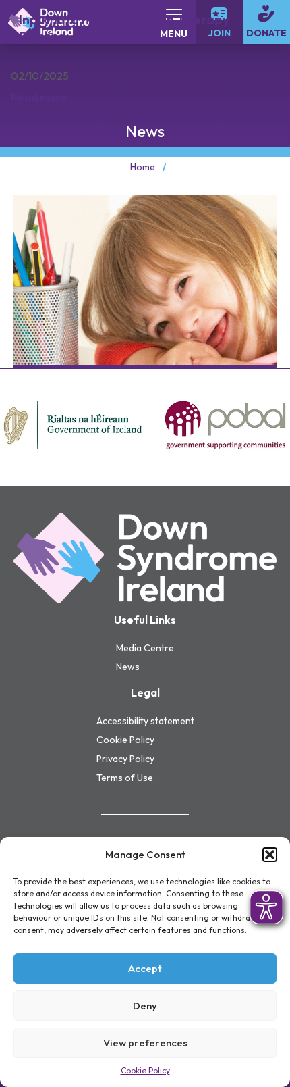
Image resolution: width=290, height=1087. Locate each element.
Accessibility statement (145, 721)
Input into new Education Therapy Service (124, 28)
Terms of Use (124, 778)
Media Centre (145, 648)
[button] (270, 854)
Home (142, 167)
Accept (145, 968)
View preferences (145, 1042)
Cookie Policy (145, 1070)
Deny (145, 1005)
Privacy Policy (125, 759)
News (128, 667)
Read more (39, 97)
